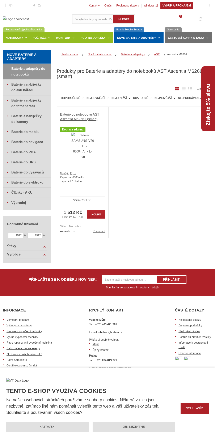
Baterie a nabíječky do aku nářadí (26, 87)
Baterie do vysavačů (27, 172)
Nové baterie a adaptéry (21, 57)
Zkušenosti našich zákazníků (24, 354)
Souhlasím (194, 408)
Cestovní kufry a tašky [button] (186, 37)
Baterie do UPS (23, 162)
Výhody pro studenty (19, 325)
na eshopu (67, 231)
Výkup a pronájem (177, 5)
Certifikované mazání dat (22, 365)
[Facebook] (34, 5)
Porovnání (99, 231)
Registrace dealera (127, 5)
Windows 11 (151, 5)
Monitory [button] (63, 37)
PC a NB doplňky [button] (93, 37)
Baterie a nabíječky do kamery (26, 119)
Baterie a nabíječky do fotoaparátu (26, 103)
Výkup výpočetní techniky (22, 337)
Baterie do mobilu (25, 132)
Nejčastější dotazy (189, 319)
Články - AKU (22, 192)
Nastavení (47, 426)
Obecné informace (189, 353)
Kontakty (94, 5)
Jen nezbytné (134, 426)
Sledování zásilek (189, 331)
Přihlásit (171, 279)
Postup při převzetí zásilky (194, 337)
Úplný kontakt (101, 350)
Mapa (96, 344)
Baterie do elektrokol (27, 182)
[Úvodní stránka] (16, 19)
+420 (106, 324)
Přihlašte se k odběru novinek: (63, 279)
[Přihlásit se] (204, 5)
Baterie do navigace (27, 142)
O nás (108, 5)
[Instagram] (39, 5)
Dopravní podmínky (190, 325)
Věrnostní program (18, 319)
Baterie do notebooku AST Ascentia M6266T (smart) (79, 117)
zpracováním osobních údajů (141, 287)
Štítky (11, 246)
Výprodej (18, 203)
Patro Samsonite (17, 359)
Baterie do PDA (23, 152)
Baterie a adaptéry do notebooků (28, 71)
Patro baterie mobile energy (23, 348)
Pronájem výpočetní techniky (24, 331)
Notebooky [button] (14, 37)
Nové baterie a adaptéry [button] (136, 37)
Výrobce (14, 254)
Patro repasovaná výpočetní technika (29, 342)
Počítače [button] (40, 37)
